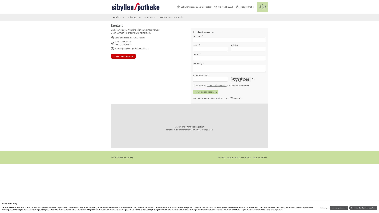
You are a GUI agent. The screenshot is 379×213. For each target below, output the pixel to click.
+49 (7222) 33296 (123, 41)
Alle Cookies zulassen (339, 208)
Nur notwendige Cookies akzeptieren (363, 208)
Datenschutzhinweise (217, 85)
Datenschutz (245, 157)
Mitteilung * (198, 63)
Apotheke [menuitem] (117, 17)
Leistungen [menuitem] (133, 17)
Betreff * (197, 54)
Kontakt (221, 157)
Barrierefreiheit (260, 157)
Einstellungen (324, 208)
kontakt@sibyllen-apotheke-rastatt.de (132, 48)
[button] (245, 6)
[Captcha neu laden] (253, 79)
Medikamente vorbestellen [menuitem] (171, 17)
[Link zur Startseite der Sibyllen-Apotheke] (135, 7)
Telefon (234, 45)
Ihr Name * (198, 36)
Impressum (232, 157)
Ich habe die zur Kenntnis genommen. (222, 85)
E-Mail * (196, 45)
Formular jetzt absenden (206, 92)
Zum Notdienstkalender (123, 56)
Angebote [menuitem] (148, 17)
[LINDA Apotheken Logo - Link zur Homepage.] (262, 7)
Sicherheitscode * (201, 75)
